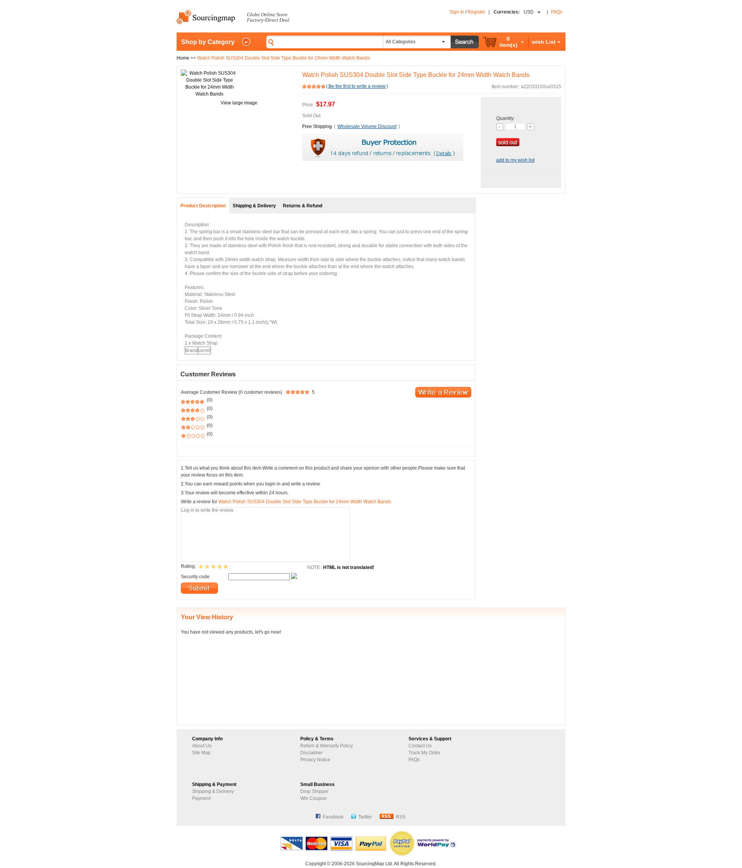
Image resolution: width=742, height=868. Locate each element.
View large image (239, 103)
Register (476, 12)
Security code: (196, 576)
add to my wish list (515, 160)
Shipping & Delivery (213, 791)
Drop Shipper (314, 791)
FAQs (556, 12)
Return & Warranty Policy (326, 745)
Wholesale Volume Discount (367, 126)
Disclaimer (311, 752)
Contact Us (420, 745)
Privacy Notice (315, 759)
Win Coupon (313, 798)
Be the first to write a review (357, 86)
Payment (201, 798)
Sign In (456, 12)
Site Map (201, 752)
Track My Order (424, 752)
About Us (201, 745)
